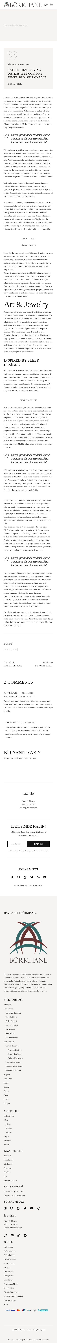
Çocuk (6, 1087)
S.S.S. (6, 1099)
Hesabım (7, 1268)
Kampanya (8, 1079)
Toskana (9, 1128)
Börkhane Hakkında (13, 1013)
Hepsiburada (8, 1160)
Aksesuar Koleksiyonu (14, 1066)
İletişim (7, 1103)
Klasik (8, 1124)
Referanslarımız (12, 1038)
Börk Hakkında (11, 1017)
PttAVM (7, 1172)
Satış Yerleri (10, 1034)
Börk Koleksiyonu (12, 1046)
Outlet (6, 1095)
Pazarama (7, 1168)
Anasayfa (7, 1005)
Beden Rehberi (11, 1021)
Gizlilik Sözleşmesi (11, 1292)
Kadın (6, 1083)
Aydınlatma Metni (10, 1284)
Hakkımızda (8, 1009)
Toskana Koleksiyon (15, 1058)
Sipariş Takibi (9, 1263)
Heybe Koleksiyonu (13, 1062)
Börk (6, 1120)
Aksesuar (7, 1141)
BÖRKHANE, (24, 885)
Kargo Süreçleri (12, 1025)
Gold (11, 25)
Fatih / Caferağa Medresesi (14, 1191)
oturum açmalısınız (29, 758)
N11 (5, 1176)
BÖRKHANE (27, 1340)
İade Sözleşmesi (10, 1300)
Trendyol (7, 1156)
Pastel (27, 64)
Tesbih (6, 1145)
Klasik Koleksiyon (14, 1050)
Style (15, 649)
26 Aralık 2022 (27, 693)
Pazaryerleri (10, 1029)
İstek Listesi (8, 1272)
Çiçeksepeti (8, 1164)
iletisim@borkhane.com (29, 808)
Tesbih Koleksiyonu (13, 1071)
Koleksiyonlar (9, 1042)
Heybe (6, 1137)
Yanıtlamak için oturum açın (18, 696)
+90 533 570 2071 (28, 804)
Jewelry (7, 649)
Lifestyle (11, 662)
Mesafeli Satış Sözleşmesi (13, 1296)
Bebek (6, 1091)
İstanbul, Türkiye (28, 801)
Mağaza (7, 1075)
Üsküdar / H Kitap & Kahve (14, 1196)
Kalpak (8, 1132)
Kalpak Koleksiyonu (15, 1054)
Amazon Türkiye (10, 1180)
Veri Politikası (9, 1288)
